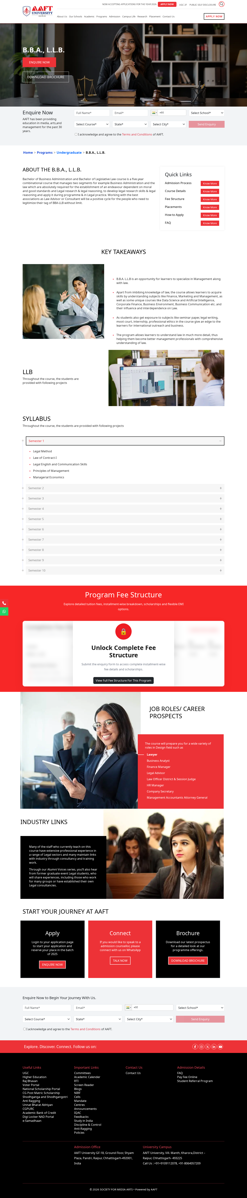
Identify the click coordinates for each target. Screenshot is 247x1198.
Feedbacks (81, 1117)
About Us (62, 16)
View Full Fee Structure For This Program (123, 680)
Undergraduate (69, 152)
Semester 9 (36, 560)
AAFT (154, 1189)
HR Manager (155, 785)
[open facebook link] (195, 1046)
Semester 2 (36, 488)
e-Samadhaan (32, 1121)
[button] (154, 113)
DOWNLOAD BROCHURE (188, 961)
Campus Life (128, 16)
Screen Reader (84, 1085)
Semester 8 (36, 550)
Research (142, 16)
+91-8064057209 (189, 1163)
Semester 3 (36, 498)
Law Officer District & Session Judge (171, 779)
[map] (46, 1159)
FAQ (180, 1073)
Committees (82, 1073)
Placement (155, 16)
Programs (101, 16)
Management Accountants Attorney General (177, 798)
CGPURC (28, 1109)
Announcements (85, 1109)
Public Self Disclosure (202, 4)
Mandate (80, 1101)
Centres (79, 1105)
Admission (114, 16)
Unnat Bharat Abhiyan (38, 1105)
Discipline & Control (87, 1125)
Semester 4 (36, 509)
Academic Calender (87, 1077)
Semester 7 (36, 540)
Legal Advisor (156, 773)
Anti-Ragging (83, 1129)
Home (28, 152)
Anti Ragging (31, 1101)
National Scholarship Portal (41, 1089)
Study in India (83, 1121)
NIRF (77, 1093)
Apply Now (167, 4)
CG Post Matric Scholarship (41, 1093)
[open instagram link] (201, 1046)
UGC (26, 1073)
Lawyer (152, 755)
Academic (89, 16)
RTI (76, 1081)
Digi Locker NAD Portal (38, 1117)
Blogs (78, 1089)
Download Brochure (45, 77)
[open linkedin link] (214, 1046)
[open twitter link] (207, 1046)
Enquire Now (39, 62)
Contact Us (168, 16)
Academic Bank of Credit (39, 1113)
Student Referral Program (195, 1081)
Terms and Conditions (137, 134)
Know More (210, 183)
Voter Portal (31, 1085)
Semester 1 (36, 441)
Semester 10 (36, 570)
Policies (79, 1133)
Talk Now (120, 961)
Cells (77, 1097)
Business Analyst (158, 761)
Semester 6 (36, 529)
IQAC (77, 1113)
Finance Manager (159, 767)
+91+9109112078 (165, 1163)
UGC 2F (183, 4)
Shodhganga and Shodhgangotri (45, 1097)
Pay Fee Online (187, 1077)
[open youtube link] (220, 1046)
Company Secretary (160, 791)
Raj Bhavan (30, 1081)
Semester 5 (36, 519)
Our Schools (75, 16)
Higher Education (34, 1077)
